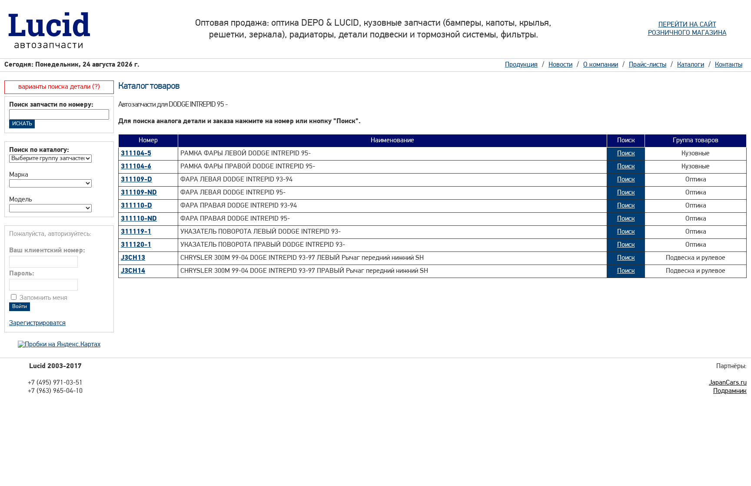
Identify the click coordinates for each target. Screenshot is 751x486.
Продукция (521, 64)
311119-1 (136, 231)
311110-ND (139, 218)
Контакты (728, 64)
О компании (600, 64)
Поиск (626, 153)
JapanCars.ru (728, 382)
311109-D (136, 179)
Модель (20, 199)
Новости (560, 64)
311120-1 (136, 244)
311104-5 (136, 153)
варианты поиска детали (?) (59, 87)
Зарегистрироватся (37, 323)
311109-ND (139, 192)
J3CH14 (133, 271)
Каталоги (690, 64)
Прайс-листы (647, 64)
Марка (18, 174)
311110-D (136, 205)
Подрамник (730, 391)
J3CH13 (133, 258)
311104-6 (136, 166)
